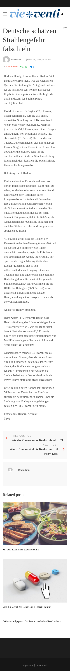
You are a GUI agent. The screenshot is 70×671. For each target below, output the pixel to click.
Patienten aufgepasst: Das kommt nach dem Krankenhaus (31, 621)
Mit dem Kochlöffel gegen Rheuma (21, 549)
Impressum (28, 665)
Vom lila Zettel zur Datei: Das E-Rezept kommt (27, 607)
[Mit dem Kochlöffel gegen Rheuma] (35, 523)
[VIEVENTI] (35, 13)
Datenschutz (42, 665)
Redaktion (16, 59)
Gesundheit (12, 66)
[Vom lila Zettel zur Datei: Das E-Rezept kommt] (35, 581)
